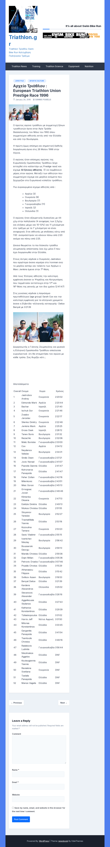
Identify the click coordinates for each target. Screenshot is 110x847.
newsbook (63, 841)
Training (36, 66)
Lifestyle (19, 81)
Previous (16, 703)
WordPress (44, 841)
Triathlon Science (54, 66)
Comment (16, 734)
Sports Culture (37, 81)
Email (15, 782)
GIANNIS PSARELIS (43, 100)
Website (16, 795)
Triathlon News (19, 66)
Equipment (74, 66)
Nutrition (89, 66)
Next (63, 703)
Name (15, 770)
